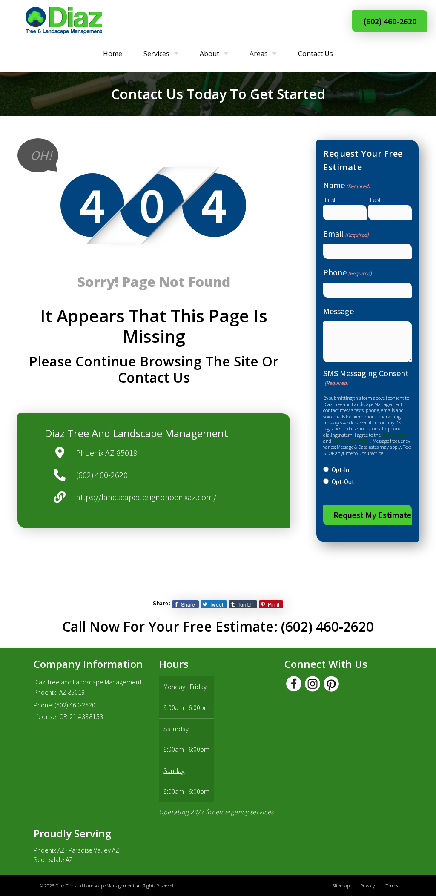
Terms (391, 885)
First (330, 200)
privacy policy (395, 435)
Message (338, 311)
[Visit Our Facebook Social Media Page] (293, 684)
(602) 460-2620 (389, 21)
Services (156, 53)
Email (346, 233)
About (209, 53)
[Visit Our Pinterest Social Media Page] (331, 684)
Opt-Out (343, 482)
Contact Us (315, 53)
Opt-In (340, 470)
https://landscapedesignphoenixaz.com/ (146, 497)
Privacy (367, 885)
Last (375, 200)
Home (112, 53)
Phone (347, 272)
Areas (259, 53)
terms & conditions (351, 441)
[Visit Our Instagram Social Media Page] (312, 684)
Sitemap (341, 885)
